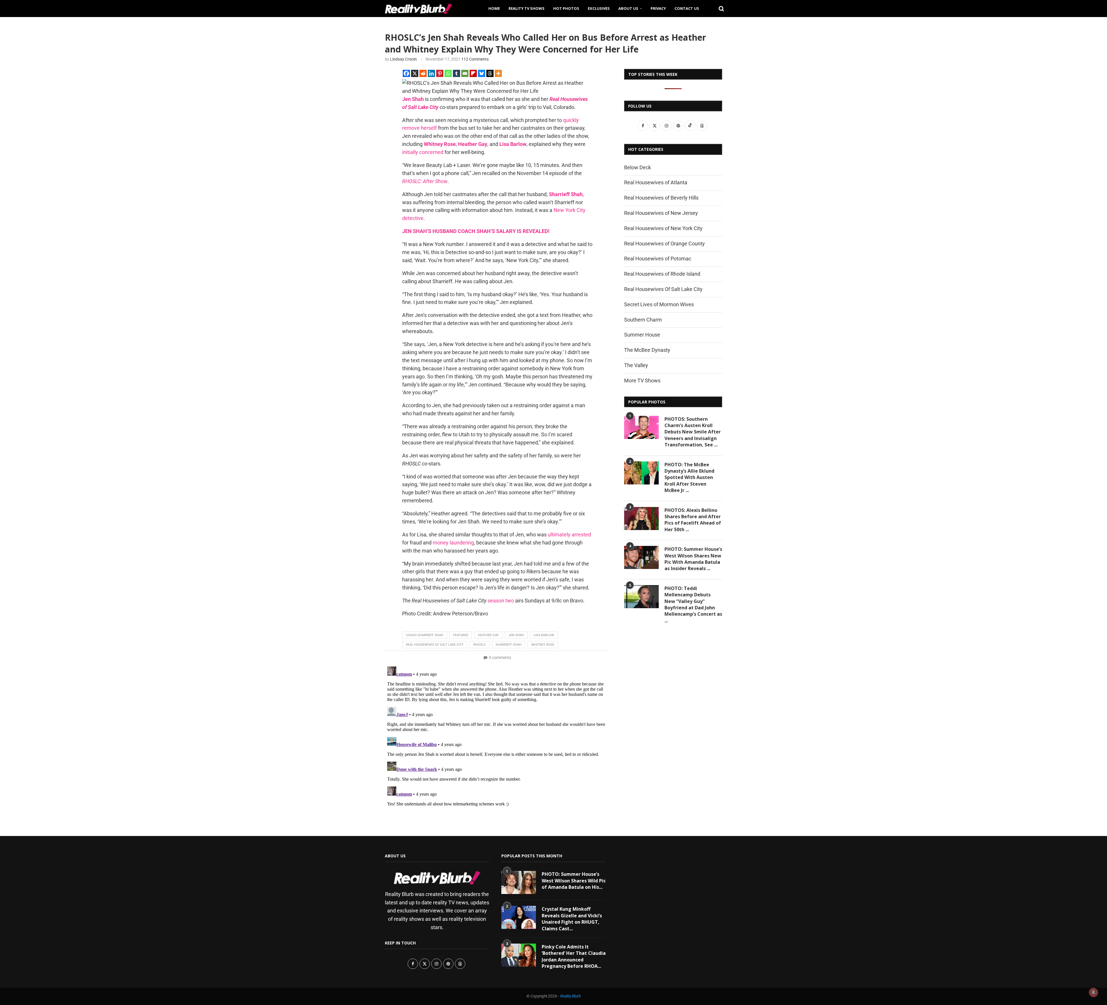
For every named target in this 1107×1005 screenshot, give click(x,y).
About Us (628, 8)
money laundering (453, 543)
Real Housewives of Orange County (664, 244)
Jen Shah (516, 635)
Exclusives (599, 8)
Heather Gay (488, 635)
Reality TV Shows (527, 8)
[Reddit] (423, 73)
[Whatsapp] (448, 73)
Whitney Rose (542, 645)
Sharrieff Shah (509, 645)
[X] (414, 73)
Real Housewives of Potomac (657, 259)
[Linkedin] (431, 73)
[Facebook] (406, 73)
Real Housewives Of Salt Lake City (663, 289)
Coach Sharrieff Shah (424, 635)
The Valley (636, 365)
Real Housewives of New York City (663, 228)
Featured (460, 635)
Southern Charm (643, 320)
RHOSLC (479, 645)
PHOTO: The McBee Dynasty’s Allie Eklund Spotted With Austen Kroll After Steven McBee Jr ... (689, 477)
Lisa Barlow (544, 635)
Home (494, 8)
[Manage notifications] (1093, 992)
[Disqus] (497, 736)
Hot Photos (566, 8)
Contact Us (687, 8)
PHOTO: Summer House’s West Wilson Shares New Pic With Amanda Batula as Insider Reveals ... (693, 559)
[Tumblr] (456, 73)
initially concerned (422, 152)
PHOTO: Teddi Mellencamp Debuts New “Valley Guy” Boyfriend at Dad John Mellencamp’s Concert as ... (693, 604)
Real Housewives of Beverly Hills (661, 198)
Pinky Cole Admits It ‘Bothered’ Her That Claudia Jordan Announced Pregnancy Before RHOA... (574, 956)
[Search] (719, 8)
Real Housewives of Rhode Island (662, 274)
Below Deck (637, 167)
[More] (498, 73)
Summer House (642, 335)
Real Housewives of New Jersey (661, 213)
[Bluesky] (481, 73)
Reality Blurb (570, 996)
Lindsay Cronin (403, 59)
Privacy (658, 8)
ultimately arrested (569, 534)
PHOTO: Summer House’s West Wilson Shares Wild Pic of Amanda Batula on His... (574, 880)
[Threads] (490, 73)
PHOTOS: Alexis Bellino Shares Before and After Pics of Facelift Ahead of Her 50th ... (692, 520)
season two (500, 601)
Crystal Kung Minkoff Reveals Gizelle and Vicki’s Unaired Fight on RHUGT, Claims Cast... (572, 918)
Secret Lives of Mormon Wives (659, 304)
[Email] (464, 73)
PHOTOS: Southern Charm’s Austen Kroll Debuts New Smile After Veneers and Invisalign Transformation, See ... (692, 432)
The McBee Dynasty (647, 350)
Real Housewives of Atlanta (655, 182)
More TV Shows (642, 380)
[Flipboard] (473, 73)
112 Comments (475, 59)
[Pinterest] (439, 73)
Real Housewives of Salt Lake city (435, 645)
